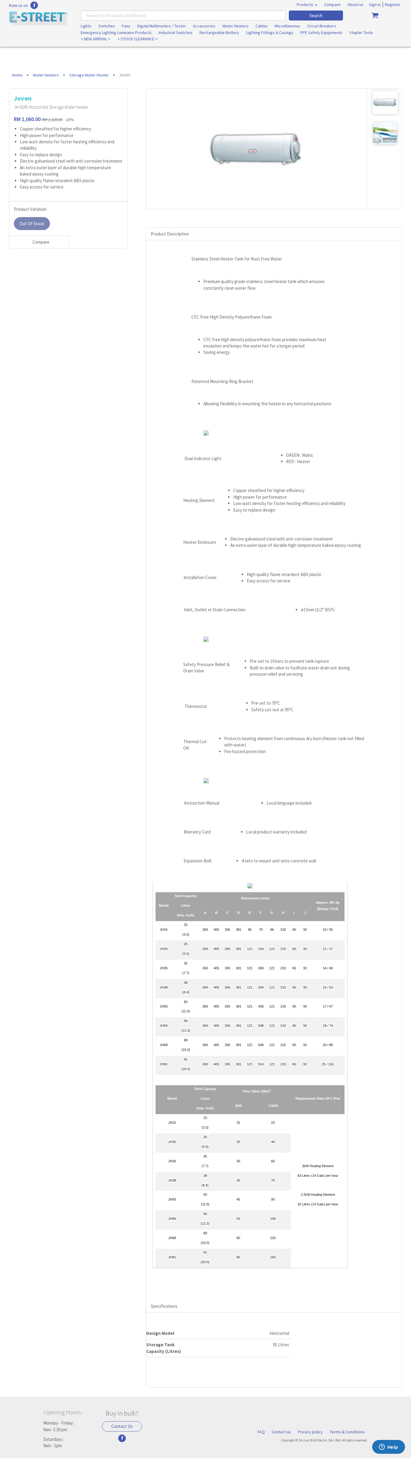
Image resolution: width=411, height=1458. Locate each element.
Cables (261, 26)
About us (355, 4)
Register (392, 4)
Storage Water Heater (89, 75)
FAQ (261, 1432)
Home (17, 75)
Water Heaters (235, 26)
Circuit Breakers (321, 26)
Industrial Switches (176, 32)
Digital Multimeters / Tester (161, 26)
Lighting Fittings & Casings (269, 32)
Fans (126, 26)
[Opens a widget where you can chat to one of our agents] (388, 1447)
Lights (86, 26)
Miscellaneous (287, 26)
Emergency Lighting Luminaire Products (116, 32)
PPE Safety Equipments (321, 32)
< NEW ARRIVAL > (95, 39)
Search (316, 15)
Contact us (281, 1432)
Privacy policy (310, 1432)
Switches (106, 26)
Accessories (204, 26)
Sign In (375, 4)
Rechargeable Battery (219, 32)
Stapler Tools (361, 32)
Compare (332, 4)
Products (305, 4)
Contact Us (122, 1426)
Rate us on (18, 5)
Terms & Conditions (347, 1432)
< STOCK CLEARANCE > (137, 39)
